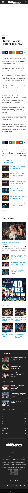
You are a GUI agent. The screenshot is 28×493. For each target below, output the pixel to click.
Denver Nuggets (4, 184)
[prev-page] (3, 211)
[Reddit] (16, 485)
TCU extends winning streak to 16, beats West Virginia (21, 153)
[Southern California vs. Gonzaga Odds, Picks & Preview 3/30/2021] (5, 367)
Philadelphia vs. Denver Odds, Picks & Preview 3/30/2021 (7, 334)
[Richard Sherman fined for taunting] (5, 403)
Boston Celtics (4, 207)
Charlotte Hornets (4, 192)
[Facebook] (3, 52)
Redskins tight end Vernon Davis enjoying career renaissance (17, 387)
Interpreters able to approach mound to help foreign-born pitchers (18, 395)
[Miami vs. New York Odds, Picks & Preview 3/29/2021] (5, 198)
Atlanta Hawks (4, 169)
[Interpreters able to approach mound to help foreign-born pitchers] (5, 395)
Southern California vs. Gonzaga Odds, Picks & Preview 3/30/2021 (16, 366)
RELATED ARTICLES (8, 160)
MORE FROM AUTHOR (8, 162)
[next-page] (5, 211)
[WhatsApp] (13, 52)
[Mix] (7, 485)
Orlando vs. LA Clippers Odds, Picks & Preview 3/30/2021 (20, 319)
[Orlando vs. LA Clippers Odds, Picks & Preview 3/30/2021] (5, 175)
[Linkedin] (21, 52)
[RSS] (20, 485)
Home (3, 35)
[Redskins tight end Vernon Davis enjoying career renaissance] (5, 387)
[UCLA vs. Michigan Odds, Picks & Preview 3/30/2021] (5, 359)
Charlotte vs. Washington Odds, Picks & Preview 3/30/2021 (17, 271)
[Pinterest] (10, 52)
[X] (6, 52)
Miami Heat (5, 200)
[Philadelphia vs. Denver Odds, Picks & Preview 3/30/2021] (5, 264)
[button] (2, 2)
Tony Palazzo (5, 246)
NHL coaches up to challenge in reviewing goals (7, 153)
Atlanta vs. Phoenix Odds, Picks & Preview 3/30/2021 (7, 319)
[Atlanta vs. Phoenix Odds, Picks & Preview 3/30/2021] (14, 231)
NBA (7, 35)
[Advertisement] (14, 19)
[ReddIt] (17, 52)
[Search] (26, 2)
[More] (24, 52)
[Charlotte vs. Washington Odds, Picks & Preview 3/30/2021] (5, 272)
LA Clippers (5, 177)
